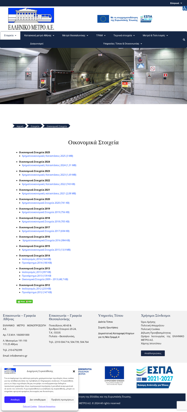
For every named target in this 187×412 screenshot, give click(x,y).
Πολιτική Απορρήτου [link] (152, 325)
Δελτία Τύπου (105, 321)
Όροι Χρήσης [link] (148, 322)
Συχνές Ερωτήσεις (108, 327)
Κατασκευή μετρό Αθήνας (37, 35)
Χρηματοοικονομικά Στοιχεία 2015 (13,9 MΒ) (46, 249)
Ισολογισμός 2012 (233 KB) (36, 288)
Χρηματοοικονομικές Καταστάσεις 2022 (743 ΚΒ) (48, 184)
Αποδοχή (15, 399)
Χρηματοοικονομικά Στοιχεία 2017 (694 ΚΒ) (45, 231)
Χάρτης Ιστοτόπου (151, 343)
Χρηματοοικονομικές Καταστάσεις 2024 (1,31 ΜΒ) (49, 165)
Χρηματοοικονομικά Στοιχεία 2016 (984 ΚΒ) (46, 240)
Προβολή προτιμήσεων (62, 399)
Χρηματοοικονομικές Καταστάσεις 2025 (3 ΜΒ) (47, 155)
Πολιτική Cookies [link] (150, 329)
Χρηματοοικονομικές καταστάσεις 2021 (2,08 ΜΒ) (49, 193)
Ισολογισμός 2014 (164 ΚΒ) (36, 259)
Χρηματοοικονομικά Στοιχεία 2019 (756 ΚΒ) (45, 212)
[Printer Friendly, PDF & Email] (24, 301)
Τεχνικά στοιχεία (122, 35)
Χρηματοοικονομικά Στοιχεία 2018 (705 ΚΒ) (45, 221)
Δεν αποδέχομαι (38, 399)
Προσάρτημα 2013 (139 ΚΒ (36, 275)
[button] (73, 371)
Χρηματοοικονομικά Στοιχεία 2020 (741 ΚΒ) (45, 202)
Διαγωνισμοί (36, 43)
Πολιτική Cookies (30, 406)
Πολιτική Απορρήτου (46, 406)
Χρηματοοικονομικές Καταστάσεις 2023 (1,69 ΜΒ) (49, 174)
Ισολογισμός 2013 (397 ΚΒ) (36, 272)
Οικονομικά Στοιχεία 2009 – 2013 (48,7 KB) (45, 279)
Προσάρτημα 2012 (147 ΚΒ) (37, 292)
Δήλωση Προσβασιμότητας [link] (156, 332)
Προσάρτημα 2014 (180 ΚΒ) (37, 262)
